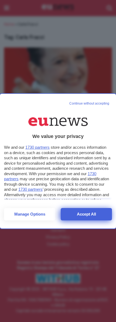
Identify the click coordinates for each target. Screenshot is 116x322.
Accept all (86, 214)
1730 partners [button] (37, 147)
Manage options (29, 214)
